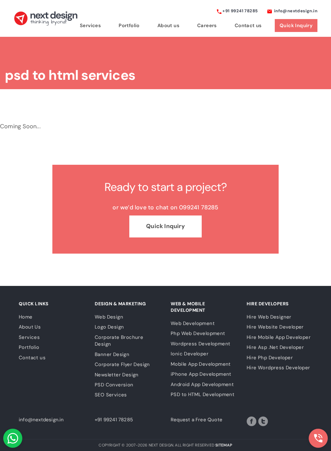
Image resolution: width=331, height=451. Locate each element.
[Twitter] (263, 421)
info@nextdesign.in (295, 11)
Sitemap (223, 445)
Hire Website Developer (275, 327)
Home (26, 317)
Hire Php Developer (270, 357)
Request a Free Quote (196, 419)
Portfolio (129, 25)
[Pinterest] (275, 421)
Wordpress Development (200, 344)
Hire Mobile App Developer (279, 337)
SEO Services (111, 395)
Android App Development (202, 384)
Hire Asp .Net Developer (275, 347)
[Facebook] (251, 421)
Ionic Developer (189, 354)
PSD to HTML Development (202, 394)
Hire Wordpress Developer (278, 367)
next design (46, 18)
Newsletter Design (117, 375)
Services (90, 25)
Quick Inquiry (296, 25)
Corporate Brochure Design (119, 340)
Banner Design (112, 354)
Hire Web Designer (269, 317)
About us (168, 25)
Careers (207, 25)
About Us (30, 327)
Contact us (248, 25)
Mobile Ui (290, 114)
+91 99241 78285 (239, 11)
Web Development (207, 114)
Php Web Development (198, 333)
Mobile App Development (201, 364)
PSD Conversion (114, 385)
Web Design (41, 114)
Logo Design (124, 114)
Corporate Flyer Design (122, 364)
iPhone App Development (201, 374)
